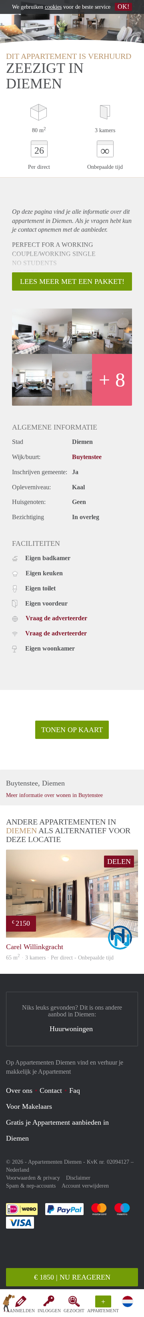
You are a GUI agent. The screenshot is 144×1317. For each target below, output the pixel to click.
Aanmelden (20, 1310)
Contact (51, 1090)
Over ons (19, 1090)
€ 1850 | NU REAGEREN (72, 1277)
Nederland (17, 1170)
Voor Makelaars (29, 1106)
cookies (53, 7)
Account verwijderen (85, 1186)
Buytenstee (87, 456)
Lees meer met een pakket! (72, 281)
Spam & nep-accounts (31, 1186)
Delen (119, 862)
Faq (74, 1090)
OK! (123, 6)
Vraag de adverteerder (56, 618)
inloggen (49, 1310)
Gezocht (74, 1310)
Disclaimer (78, 1178)
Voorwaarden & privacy (33, 1178)
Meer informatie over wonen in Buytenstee (54, 795)
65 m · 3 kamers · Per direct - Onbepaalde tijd (60, 958)
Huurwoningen (71, 1029)
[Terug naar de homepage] (9, 1305)
